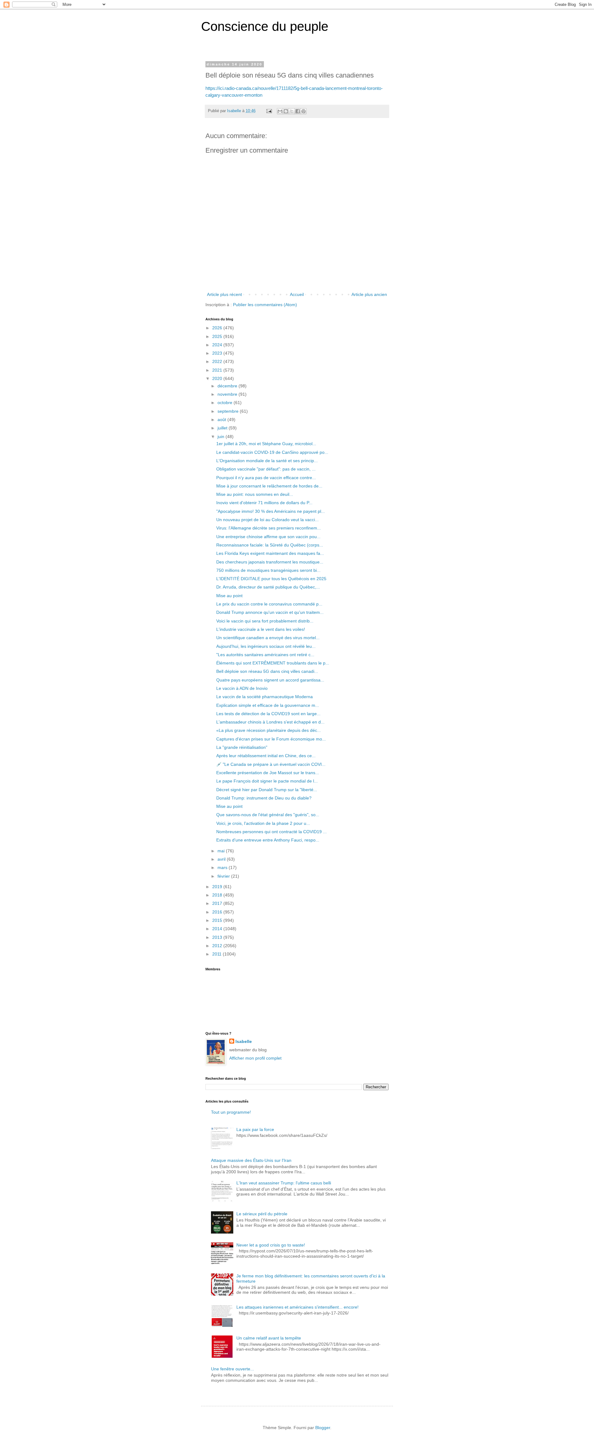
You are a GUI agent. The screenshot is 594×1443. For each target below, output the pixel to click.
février (224, 876)
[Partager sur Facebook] (298, 111)
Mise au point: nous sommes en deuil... (254, 494)
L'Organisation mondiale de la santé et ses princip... (267, 460)
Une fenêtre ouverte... (232, 1368)
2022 (217, 361)
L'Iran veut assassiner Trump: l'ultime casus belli (283, 1182)
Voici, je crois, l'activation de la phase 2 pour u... (263, 823)
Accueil (297, 294)
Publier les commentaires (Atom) (265, 304)
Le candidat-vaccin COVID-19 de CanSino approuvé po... (272, 452)
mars (223, 867)
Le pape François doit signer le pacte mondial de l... (267, 780)
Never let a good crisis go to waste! (270, 1245)
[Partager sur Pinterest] (303, 111)
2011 (217, 953)
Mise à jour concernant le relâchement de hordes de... (269, 485)
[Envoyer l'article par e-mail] (269, 111)
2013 (217, 937)
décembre (228, 385)
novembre (228, 394)
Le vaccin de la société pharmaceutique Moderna (264, 696)
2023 (217, 353)
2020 (217, 378)
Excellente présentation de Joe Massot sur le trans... (267, 772)
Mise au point (229, 595)
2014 (217, 928)
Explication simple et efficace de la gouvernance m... (267, 705)
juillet (223, 427)
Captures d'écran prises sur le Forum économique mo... (271, 738)
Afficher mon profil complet (255, 1058)
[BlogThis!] (286, 111)
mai (221, 850)
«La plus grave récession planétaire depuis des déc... (268, 730)
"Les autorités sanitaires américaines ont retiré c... (265, 654)
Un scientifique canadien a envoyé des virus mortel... (268, 637)
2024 (217, 344)
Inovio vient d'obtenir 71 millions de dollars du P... (264, 502)
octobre (225, 402)
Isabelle (243, 1041)
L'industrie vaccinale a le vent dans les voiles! (260, 629)
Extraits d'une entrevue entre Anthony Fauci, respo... (267, 840)
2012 (217, 945)
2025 (217, 336)
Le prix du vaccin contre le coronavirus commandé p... (269, 603)
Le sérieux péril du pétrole (261, 1213)
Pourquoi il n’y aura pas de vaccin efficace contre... (266, 477)
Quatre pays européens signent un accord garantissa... (270, 679)
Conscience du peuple (264, 26)
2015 (217, 920)
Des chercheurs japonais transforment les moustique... (269, 561)
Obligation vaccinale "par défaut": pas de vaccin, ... (266, 468)
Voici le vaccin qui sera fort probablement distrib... (264, 620)
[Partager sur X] (292, 111)
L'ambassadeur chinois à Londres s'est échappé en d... (270, 721)
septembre (228, 411)
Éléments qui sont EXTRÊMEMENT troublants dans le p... (272, 662)
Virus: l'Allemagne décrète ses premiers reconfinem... (268, 527)
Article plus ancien (369, 294)
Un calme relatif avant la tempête (268, 1337)
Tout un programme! (231, 1112)
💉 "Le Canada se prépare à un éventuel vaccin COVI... (270, 764)
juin (221, 436)
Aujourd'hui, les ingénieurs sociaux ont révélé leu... (266, 646)
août (222, 419)
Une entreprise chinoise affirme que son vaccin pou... (268, 536)
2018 (217, 894)
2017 (217, 903)
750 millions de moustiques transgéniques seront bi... (268, 570)
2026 (217, 327)
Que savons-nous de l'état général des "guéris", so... (267, 814)
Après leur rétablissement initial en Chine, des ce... (266, 755)
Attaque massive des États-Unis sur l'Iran (251, 1160)
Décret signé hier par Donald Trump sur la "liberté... (266, 789)
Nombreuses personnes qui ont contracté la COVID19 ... (271, 831)
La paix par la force (255, 1129)
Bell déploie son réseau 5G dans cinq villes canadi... (267, 671)
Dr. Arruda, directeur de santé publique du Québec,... (268, 586)
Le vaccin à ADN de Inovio (242, 688)
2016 (217, 911)
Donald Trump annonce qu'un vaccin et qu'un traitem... (270, 612)
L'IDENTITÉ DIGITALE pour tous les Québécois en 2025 (271, 578)
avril (222, 859)
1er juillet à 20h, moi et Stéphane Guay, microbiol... (266, 443)
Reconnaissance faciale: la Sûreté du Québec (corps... (269, 544)
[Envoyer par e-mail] (280, 111)
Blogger (322, 1427)
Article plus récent (224, 294)
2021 (217, 370)
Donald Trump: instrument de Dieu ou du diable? (264, 797)
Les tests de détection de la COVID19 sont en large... (268, 713)
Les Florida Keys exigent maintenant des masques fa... (270, 553)
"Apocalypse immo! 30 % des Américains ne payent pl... (270, 511)
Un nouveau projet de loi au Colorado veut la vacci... (267, 519)
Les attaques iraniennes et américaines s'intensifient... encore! (297, 1307)
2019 (217, 886)
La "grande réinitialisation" (241, 747)
